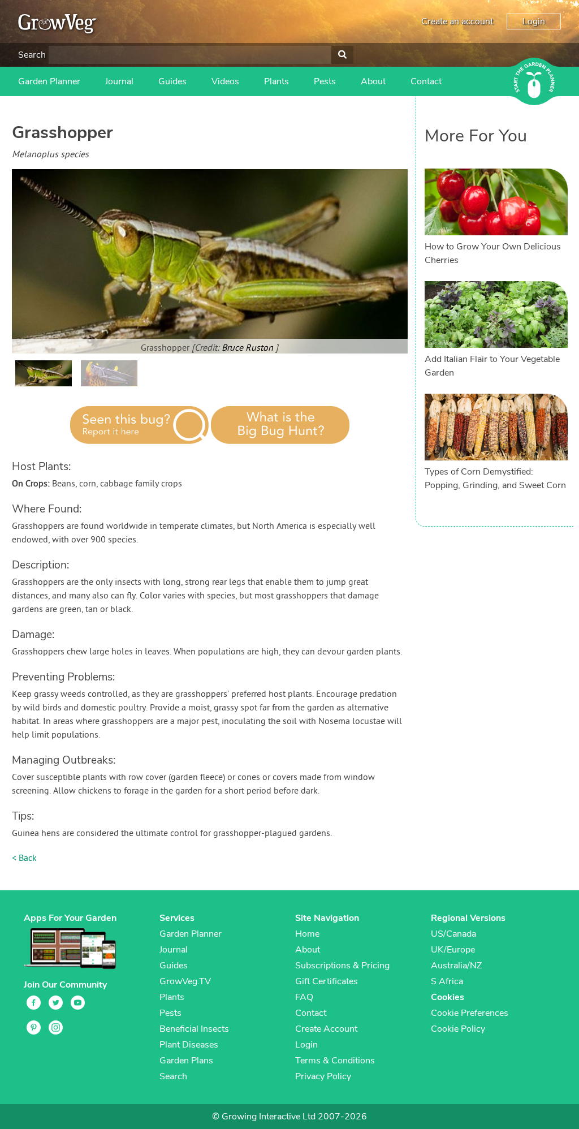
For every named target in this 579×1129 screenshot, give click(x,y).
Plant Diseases (188, 1044)
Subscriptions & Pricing (342, 965)
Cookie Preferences (469, 1013)
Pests (325, 81)
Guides (172, 81)
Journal (119, 81)
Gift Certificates (326, 981)
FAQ (304, 997)
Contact (426, 81)
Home (307, 934)
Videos (225, 81)
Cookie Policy (458, 1029)
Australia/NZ (456, 965)
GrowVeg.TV (185, 981)
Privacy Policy (323, 1076)
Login (533, 21)
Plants (276, 81)
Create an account (457, 21)
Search (32, 55)
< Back (24, 858)
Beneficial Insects (194, 1029)
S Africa (447, 981)
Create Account (326, 1029)
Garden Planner (49, 81)
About (373, 81)
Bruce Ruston (248, 348)
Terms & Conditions (335, 1060)
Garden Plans (186, 1060)
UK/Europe (453, 949)
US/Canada (453, 934)
